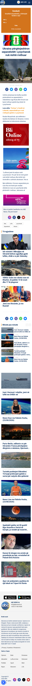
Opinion (3, 655)
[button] (3, 682)
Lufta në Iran (14, 659)
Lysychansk (19, 223)
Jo (5, 23)
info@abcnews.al (16, 604)
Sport (12, 663)
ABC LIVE (24, 2)
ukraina (15, 226)
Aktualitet (4, 659)
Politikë (3, 663)
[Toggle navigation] (29, 2)
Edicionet (24, 659)
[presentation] (27, 325)
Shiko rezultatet (16, 29)
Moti (23, 663)
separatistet (7, 226)
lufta (11, 223)
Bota (5, 223)
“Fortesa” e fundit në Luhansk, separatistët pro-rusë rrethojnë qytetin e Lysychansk (13, 110)
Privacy (4, 648)
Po (6, 20)
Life (23, 667)
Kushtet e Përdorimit (13, 648)
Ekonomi (13, 667)
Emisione (24, 655)
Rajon (3, 667)
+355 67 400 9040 (16, 607)
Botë (11, 655)
